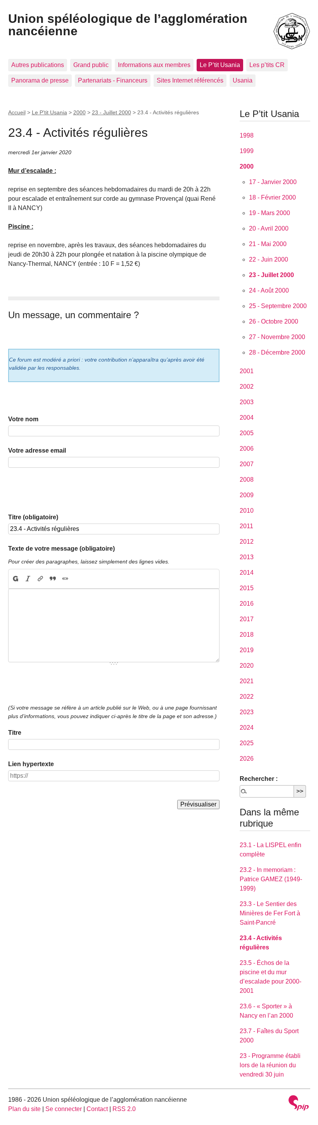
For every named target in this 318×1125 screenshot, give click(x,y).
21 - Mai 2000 (268, 244)
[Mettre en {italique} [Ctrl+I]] (28, 579)
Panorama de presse (40, 80)
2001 (247, 371)
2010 (247, 510)
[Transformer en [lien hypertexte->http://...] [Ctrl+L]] (40, 579)
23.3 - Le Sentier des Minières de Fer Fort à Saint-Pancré (270, 913)
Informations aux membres (154, 65)
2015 (247, 588)
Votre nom (23, 419)
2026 (247, 758)
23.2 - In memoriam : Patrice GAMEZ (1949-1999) (271, 879)
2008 (247, 479)
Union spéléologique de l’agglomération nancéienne (127, 25)
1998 (247, 135)
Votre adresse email (37, 450)
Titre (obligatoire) (33, 517)
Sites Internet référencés (190, 80)
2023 (247, 712)
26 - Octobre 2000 (273, 321)
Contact (97, 1109)
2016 (247, 603)
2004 (247, 417)
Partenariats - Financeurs (112, 80)
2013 (247, 557)
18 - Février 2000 (272, 197)
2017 (247, 619)
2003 (247, 402)
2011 (246, 526)
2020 (247, 665)
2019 (247, 650)
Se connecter (63, 1109)
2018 (247, 634)
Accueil (17, 112)
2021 (247, 681)
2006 (247, 448)
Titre (14, 732)
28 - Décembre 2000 (277, 352)
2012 (247, 541)
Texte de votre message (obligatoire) (61, 548)
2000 (79, 112)
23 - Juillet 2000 (111, 112)
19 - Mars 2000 (269, 213)
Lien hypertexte (31, 764)
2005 (247, 433)
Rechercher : (259, 778)
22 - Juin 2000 (268, 259)
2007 (247, 464)
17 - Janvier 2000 (273, 182)
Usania (242, 80)
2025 (247, 743)
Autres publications (37, 65)
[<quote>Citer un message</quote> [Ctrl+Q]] (53, 579)
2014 (247, 572)
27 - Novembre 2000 (277, 337)
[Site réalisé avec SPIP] (298, 1104)
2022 (247, 696)
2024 (247, 727)
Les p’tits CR (267, 65)
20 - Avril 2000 (269, 228)
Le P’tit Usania (220, 65)
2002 (247, 386)
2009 (247, 495)
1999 (247, 151)
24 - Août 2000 (269, 290)
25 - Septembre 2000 (278, 306)
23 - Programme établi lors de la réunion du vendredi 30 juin (270, 1065)
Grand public (91, 65)
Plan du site (24, 1109)
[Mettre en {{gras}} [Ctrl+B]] (15, 579)
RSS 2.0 (124, 1109)
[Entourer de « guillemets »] (65, 579)
